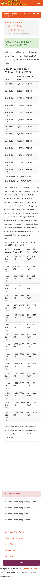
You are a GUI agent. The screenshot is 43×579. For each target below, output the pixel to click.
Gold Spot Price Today (14, 532)
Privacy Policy (11, 550)
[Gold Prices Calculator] (13, 2)
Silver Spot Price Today (14, 538)
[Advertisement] (21, 465)
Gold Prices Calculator (27, 569)
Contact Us (9, 556)
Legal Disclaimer (12, 544)
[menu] (38, 3)
